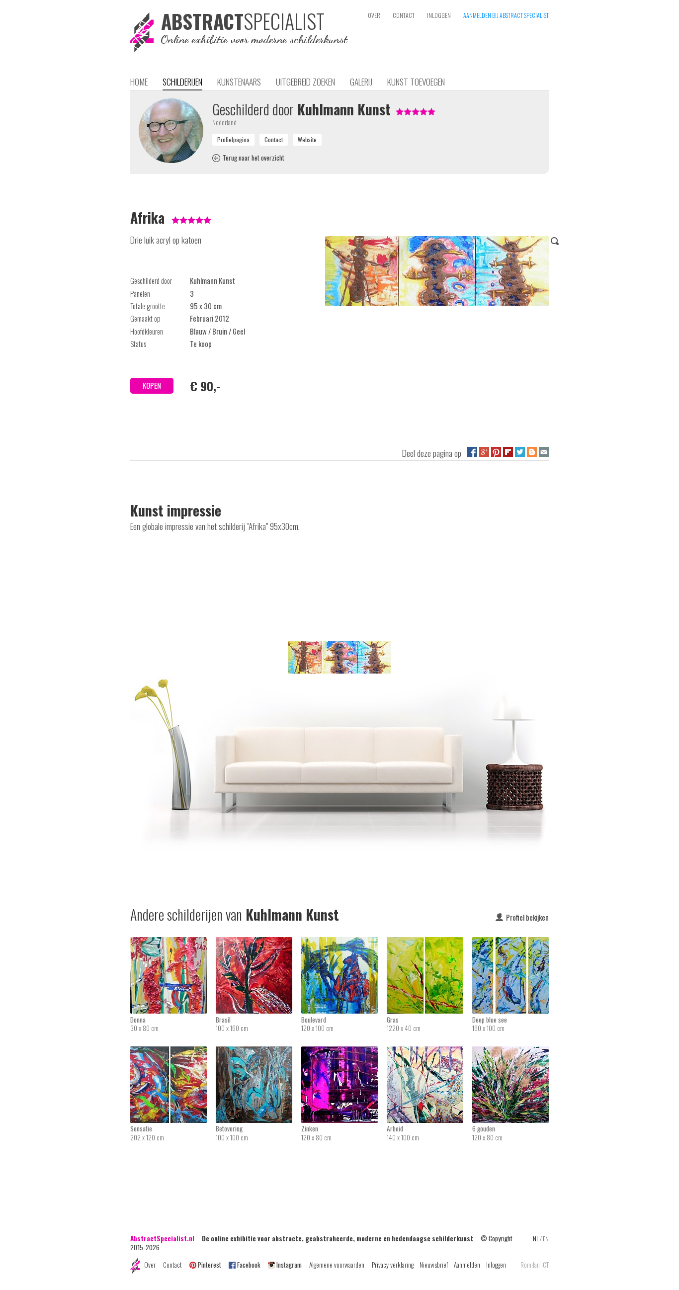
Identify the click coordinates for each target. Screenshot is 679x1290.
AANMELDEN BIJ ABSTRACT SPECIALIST (506, 15)
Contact (172, 1265)
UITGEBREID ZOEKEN (305, 81)
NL (536, 1238)
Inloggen (496, 1265)
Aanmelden (467, 1265)
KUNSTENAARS (239, 81)
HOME (139, 81)
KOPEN (152, 385)
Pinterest (209, 1265)
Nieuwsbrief (434, 1265)
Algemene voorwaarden (336, 1265)
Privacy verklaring (393, 1265)
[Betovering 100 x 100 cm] (258, 1052)
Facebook (248, 1265)
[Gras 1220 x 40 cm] (429, 943)
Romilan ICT (534, 1265)
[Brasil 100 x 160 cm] (258, 943)
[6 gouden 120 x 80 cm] (510, 1052)
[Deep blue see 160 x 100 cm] (510, 943)
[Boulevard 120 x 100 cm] (344, 943)
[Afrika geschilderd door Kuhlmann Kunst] (437, 273)
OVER (374, 15)
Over (150, 1265)
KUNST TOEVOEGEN (416, 81)
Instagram (289, 1265)
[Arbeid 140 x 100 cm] (429, 1052)
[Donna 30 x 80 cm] (173, 943)
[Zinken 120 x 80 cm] (344, 1052)
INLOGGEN (439, 15)
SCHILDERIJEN (182, 81)
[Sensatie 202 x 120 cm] (173, 1052)
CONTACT (404, 15)
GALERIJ (361, 81)
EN (546, 1238)
